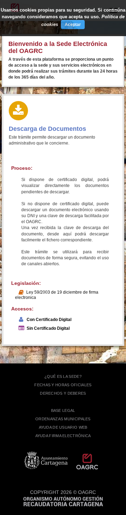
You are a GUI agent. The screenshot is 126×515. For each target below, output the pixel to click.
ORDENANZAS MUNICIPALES (63, 419)
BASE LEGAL (63, 410)
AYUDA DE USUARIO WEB (63, 427)
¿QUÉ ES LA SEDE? (63, 376)
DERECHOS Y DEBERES (63, 393)
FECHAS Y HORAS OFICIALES (62, 385)
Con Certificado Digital (49, 319)
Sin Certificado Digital (48, 328)
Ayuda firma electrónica (63, 436)
